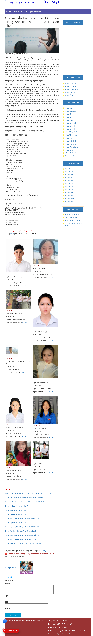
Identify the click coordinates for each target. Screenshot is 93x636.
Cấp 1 (12, 234)
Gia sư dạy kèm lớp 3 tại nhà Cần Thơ (17, 514)
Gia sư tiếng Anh (70, 123)
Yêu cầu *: (8, 583)
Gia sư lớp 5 (69, 181)
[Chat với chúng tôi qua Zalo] (5, 621)
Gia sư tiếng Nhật (71, 132)
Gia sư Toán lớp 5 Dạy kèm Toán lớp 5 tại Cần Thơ (21, 531)
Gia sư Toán (69, 114)
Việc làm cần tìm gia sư (72, 217)
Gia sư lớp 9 (69, 193)
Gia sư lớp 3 (69, 175)
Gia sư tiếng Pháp (71, 135)
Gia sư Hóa (69, 120)
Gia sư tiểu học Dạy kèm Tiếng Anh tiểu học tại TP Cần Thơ (24, 502)
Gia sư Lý (68, 117)
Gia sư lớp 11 (69, 199)
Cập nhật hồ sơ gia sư (72, 214)
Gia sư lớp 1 (69, 169)
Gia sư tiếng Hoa (70, 126)
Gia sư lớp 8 (69, 190)
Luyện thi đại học (70, 156)
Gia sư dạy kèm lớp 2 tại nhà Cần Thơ (17, 510)
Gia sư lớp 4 (69, 178)
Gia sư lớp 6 (69, 184)
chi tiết (24, 286)
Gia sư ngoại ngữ (71, 144)
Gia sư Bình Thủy (71, 92)
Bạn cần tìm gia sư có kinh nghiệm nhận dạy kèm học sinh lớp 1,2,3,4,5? (28, 493)
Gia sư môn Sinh (70, 141)
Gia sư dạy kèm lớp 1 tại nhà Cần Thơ (17, 506)
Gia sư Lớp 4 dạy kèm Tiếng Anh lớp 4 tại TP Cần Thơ (22, 527)
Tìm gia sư (18, 11)
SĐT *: (7, 602)
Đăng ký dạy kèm (33, 11)
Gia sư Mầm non (70, 108)
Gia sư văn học (70, 138)
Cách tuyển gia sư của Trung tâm (73, 224)
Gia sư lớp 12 (69, 202)
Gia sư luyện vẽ (70, 153)
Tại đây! (43, 550)
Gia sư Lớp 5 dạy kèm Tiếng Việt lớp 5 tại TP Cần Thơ (22, 539)
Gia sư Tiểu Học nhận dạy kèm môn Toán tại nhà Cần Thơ (24, 498)
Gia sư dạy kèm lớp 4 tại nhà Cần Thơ (17, 523)
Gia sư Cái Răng (70, 86)
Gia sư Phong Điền (71, 89)
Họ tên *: (8, 596)
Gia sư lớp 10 (69, 196)
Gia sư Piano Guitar (71, 147)
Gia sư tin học (69, 150)
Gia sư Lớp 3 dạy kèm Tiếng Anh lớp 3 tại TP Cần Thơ (22, 518)
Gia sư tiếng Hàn (70, 129)
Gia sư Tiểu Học (70, 111)
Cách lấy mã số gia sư (72, 220)
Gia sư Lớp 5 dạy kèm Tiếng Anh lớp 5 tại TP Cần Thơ (22, 535)
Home (8, 11)
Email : (7, 608)
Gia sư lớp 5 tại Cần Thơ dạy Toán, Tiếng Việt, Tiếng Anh (23, 543)
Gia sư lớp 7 (69, 187)
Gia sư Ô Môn (69, 95)
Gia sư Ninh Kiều (70, 83)
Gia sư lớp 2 (69, 172)
